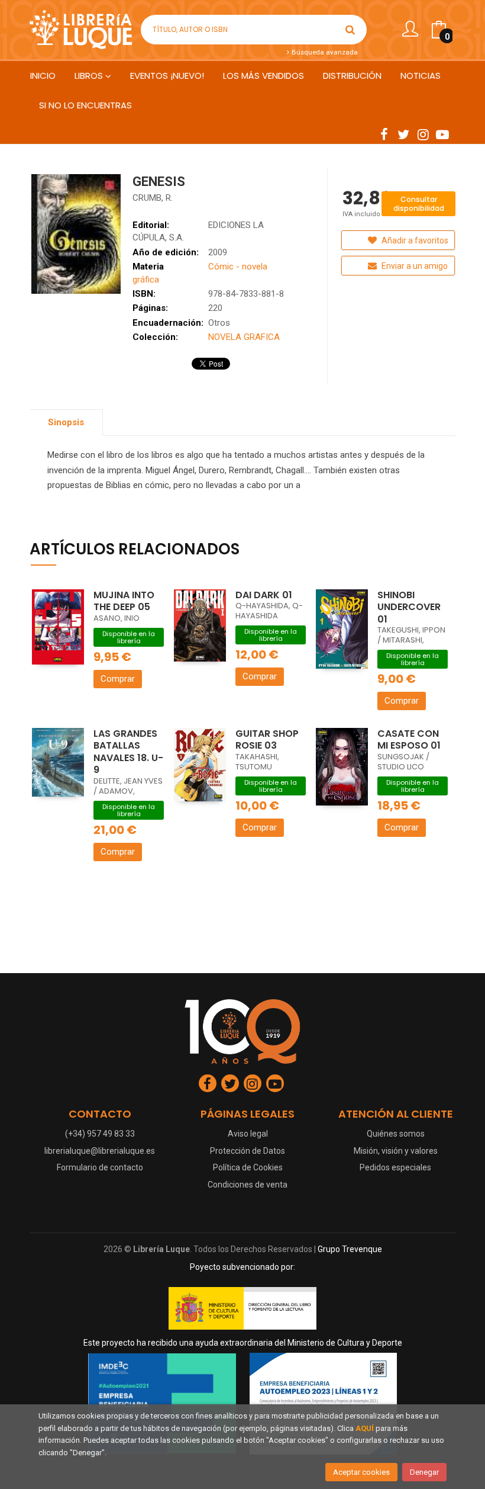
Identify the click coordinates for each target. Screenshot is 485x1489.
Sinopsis (66, 422)
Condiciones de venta (247, 1184)
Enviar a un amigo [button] (414, 266)
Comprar (118, 678)
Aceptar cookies (361, 1472)
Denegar (424, 1472)
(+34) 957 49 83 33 (100, 1133)
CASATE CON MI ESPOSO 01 (409, 740)
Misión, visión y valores (396, 1151)
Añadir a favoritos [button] (414, 240)
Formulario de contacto (100, 1167)
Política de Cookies (248, 1167)
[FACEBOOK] (384, 134)
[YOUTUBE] (442, 134)
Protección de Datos (247, 1151)
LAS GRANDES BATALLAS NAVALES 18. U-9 (128, 752)
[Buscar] (350, 29)
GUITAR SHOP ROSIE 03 (267, 740)
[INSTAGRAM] (423, 134)
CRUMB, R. (152, 197)
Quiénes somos (396, 1133)
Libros (90, 75)
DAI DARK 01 (263, 595)
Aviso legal (248, 1133)
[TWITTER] (403, 134)
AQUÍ (364, 1428)
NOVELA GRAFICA (244, 337)
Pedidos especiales (395, 1167)
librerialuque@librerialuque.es (99, 1151)
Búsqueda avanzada (324, 52)
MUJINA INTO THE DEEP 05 (123, 601)
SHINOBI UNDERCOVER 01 (409, 607)
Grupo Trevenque (350, 1249)
